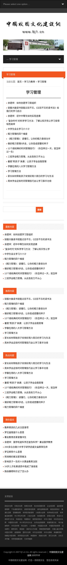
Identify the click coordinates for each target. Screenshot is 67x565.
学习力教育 (29, 81)
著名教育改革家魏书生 (15, 437)
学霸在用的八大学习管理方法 (22, 166)
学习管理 (42, 81)
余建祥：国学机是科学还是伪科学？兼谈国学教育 (29, 442)
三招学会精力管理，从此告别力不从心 (26, 156)
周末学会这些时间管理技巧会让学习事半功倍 (29, 181)
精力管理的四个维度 (17, 134)
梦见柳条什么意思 (13, 452)
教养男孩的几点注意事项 (17, 427)
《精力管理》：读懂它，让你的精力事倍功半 (29, 138)
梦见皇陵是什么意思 (14, 432)
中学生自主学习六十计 (19, 129)
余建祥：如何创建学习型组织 (22, 103)
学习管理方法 (14, 171)
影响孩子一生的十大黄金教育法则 (21, 461)
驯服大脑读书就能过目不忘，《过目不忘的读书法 (28, 239)
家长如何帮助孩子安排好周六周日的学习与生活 (31, 176)
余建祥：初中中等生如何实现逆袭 (24, 116)
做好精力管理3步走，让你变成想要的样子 (28, 143)
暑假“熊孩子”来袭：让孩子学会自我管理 (27, 161)
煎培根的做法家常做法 (15, 456)
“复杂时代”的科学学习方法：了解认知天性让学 (27, 249)
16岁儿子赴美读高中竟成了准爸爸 (21, 466)
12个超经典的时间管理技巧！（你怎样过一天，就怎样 (31, 273)
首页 (19, 81)
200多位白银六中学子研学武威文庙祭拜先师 (26, 447)
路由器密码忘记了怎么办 (17, 471)
